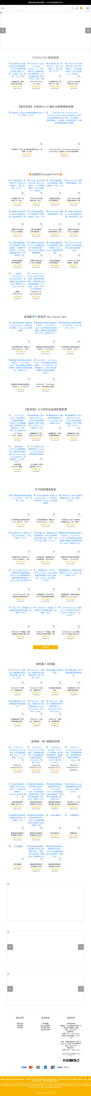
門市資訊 (20, 1027)
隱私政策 (20, 1023)
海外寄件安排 (45, 1029)
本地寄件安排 (45, 1027)
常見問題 (20, 1025)
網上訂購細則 (45, 1025)
